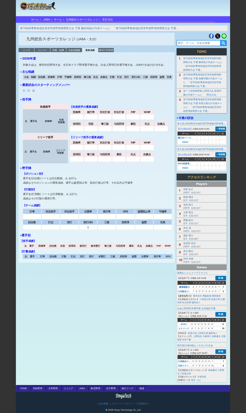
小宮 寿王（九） (194, 380)
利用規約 (142, 403)
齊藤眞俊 (206, 295)
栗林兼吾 (216, 295)
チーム (58, 19)
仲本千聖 (186, 339)
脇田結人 (196, 302)
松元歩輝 (186, 302)
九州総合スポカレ (186, 291)
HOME (23, 388)
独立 (127, 388)
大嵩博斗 (206, 336)
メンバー (42, 50)
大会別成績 (74, 50)
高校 (37, 388)
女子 (111, 388)
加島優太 (216, 336)
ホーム (35, 19)
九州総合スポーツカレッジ (82, 19)
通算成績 (90, 50)
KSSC (185, 142)
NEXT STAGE (106, 50)
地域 (141, 388)
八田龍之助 (205, 299)
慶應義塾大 (184, 287)
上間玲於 (197, 336)
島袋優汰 (212, 370)
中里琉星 (201, 376)
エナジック (183, 328)
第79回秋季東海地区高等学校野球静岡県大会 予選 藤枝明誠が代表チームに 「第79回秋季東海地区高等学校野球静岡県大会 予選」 (99, 28)
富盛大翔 (215, 299)
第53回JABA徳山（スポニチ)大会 (195, 345)
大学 (53, 388)
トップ (26, 50)
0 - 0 (26, 90)
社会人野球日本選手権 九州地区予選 (196, 308)
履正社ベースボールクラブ (191, 137)
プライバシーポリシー (123, 403)
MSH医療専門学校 (187, 163)
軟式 (95, 388)
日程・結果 (58, 50)
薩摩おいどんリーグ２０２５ (192, 272)
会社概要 (103, 403)
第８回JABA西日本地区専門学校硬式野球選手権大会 (205, 123)
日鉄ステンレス (185, 365)
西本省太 (197, 295)
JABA (46, 19)
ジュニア (68, 388)
